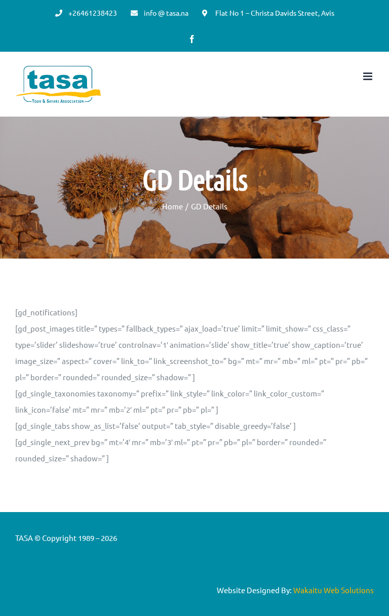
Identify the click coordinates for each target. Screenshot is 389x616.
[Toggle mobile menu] (368, 76)
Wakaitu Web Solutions (333, 590)
